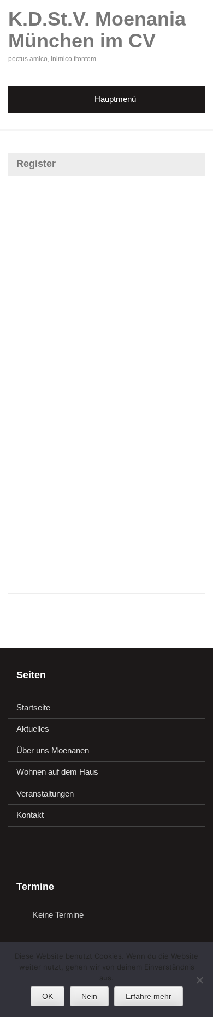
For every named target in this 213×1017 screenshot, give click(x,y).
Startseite (33, 707)
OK (47, 996)
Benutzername (39, 211)
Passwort (29, 414)
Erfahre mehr (148, 996)
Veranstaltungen (45, 793)
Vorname (28, 274)
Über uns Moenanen (52, 750)
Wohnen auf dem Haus (57, 771)
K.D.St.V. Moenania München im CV (97, 30)
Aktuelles (32, 728)
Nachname (32, 321)
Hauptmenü (115, 99)
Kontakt (30, 814)
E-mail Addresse (43, 367)
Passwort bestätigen (50, 460)
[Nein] (199, 979)
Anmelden (158, 547)
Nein (89, 996)
